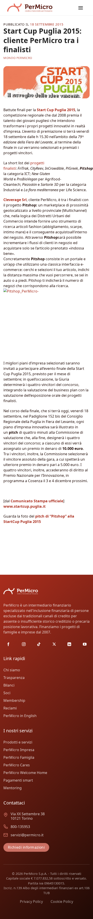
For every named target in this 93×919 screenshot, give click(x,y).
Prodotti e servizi (17, 742)
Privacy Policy (31, 901)
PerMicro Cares (16, 765)
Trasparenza (14, 677)
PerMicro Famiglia (18, 757)
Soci (6, 692)
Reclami (10, 708)
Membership (14, 700)
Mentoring (12, 787)
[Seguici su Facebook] (8, 644)
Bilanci (8, 685)
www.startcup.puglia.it (24, 506)
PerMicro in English (20, 715)
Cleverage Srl (15, 199)
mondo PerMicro (17, 58)
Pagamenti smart (18, 780)
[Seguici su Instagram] (24, 644)
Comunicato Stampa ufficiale (37, 501)
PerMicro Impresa (18, 749)
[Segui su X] (54, 644)
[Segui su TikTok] (39, 644)
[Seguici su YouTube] (85, 644)
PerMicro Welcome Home (25, 772)
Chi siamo (11, 670)
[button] (80, 8)
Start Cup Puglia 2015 (56, 109)
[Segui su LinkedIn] (69, 644)
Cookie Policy (62, 901)
